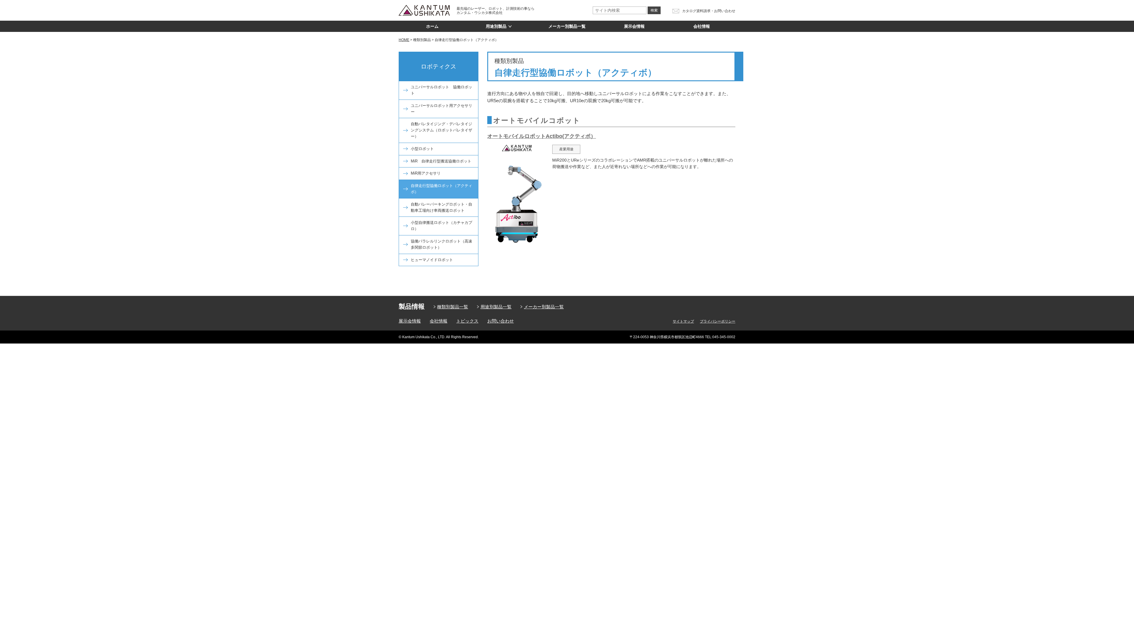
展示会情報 (634, 26)
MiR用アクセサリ (426, 173)
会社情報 (701, 26)
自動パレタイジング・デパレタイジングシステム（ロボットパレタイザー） (441, 130)
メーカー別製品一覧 (567, 26)
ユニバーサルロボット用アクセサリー (441, 108)
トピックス (467, 320)
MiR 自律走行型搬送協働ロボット (441, 161)
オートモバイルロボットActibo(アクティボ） (541, 136)
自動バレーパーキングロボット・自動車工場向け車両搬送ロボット (441, 207)
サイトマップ (683, 321)
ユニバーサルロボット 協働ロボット (441, 90)
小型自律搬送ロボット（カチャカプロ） (441, 225)
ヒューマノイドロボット (432, 260)
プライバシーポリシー (717, 321)
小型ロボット (422, 149)
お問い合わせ (500, 320)
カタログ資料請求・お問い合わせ (708, 11)
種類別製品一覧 (452, 306)
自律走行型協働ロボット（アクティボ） (441, 188)
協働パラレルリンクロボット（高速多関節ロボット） (441, 244)
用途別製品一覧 (495, 306)
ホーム (432, 26)
